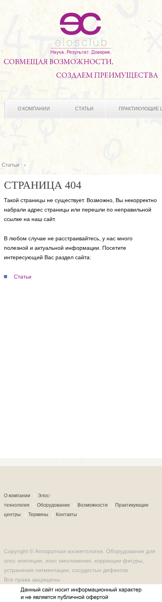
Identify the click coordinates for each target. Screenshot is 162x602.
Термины (38, 514)
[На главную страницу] (81, 53)
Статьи (84, 108)
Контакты (66, 514)
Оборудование (53, 505)
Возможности (92, 505)
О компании (34, 108)
